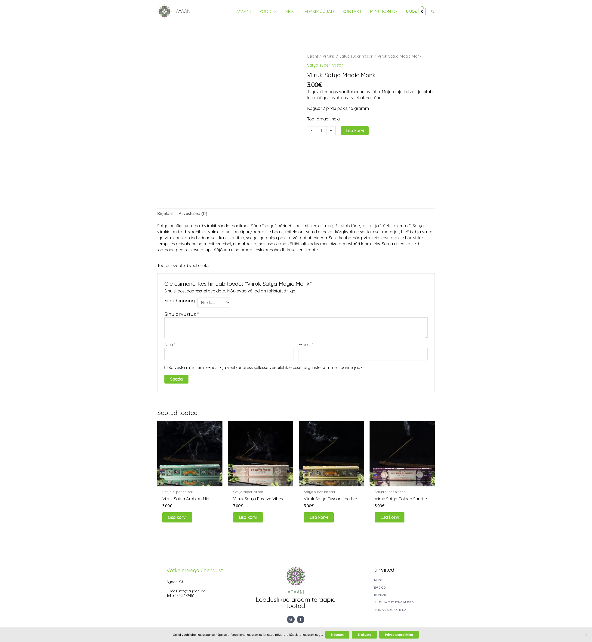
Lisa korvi (355, 130)
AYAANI (184, 11)
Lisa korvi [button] (177, 517)
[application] (273, 11)
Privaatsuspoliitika (399, 634)
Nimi (170, 344)
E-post (306, 344)
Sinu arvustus (181, 314)
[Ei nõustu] (586, 635)
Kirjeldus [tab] (165, 213)
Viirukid (329, 56)
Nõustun (337, 634)
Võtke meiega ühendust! (195, 570)
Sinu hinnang (179, 301)
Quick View (189, 481)
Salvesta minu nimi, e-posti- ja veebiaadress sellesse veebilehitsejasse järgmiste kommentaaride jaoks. (267, 367)
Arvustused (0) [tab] (193, 213)
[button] (433, 11)
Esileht (312, 56)
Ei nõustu (364, 634)
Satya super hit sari (356, 56)
